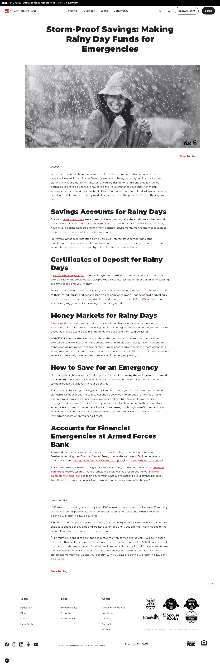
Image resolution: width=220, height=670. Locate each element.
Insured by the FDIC (98, 223)
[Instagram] (14, 644)
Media (23, 618)
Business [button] (89, 10)
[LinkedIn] (21, 644)
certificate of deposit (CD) (69, 275)
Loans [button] (104, 10)
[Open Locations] (160, 11)
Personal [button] (72, 10)
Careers (106, 618)
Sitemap (106, 629)
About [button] (106, 599)
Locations (107, 613)
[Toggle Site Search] (169, 11)
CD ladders (149, 299)
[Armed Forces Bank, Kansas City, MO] (21, 11)
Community (121, 10)
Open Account (186, 11)
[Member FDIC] (191, 643)
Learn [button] (24, 599)
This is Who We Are (113, 607)
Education (26, 607)
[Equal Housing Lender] (204, 643)
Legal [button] (64, 599)
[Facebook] (7, 644)
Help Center (27, 624)
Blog (23, 613)
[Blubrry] (29, 644)
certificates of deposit (109, 460)
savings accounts (73, 219)
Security (65, 613)
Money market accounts (66, 323)
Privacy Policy (69, 607)
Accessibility (68, 618)
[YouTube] (36, 644)
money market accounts (146, 460)
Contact (106, 624)
